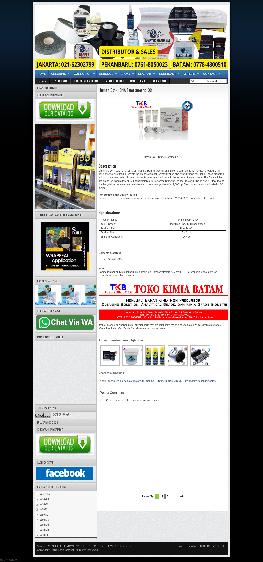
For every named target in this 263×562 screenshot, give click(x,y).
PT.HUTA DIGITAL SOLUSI (211, 546)
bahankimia (114, 381)
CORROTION (82, 73)
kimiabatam (190, 381)
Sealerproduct (66, 550)
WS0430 (44, 524)
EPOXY (125, 73)
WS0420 (44, 519)
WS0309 (44, 509)
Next (180, 496)
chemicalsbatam (131, 381)
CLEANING (58, 73)
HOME (41, 73)
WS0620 (44, 530)
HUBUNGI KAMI (159, 81)
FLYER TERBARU (138, 81)
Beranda (42, 81)
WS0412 (44, 514)
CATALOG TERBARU (114, 81)
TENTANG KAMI (60, 81)
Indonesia (125, 546)
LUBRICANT (167, 73)
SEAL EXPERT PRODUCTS (86, 81)
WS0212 (44, 504)
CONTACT (210, 73)
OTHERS (190, 73)
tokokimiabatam (207, 381)
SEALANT (145, 73)
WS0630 (44, 535)
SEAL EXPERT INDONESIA (63, 546)
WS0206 (44, 499)
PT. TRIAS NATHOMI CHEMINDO (99, 546)
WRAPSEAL (45, 494)
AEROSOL (106, 73)
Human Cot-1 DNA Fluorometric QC (162, 381)
